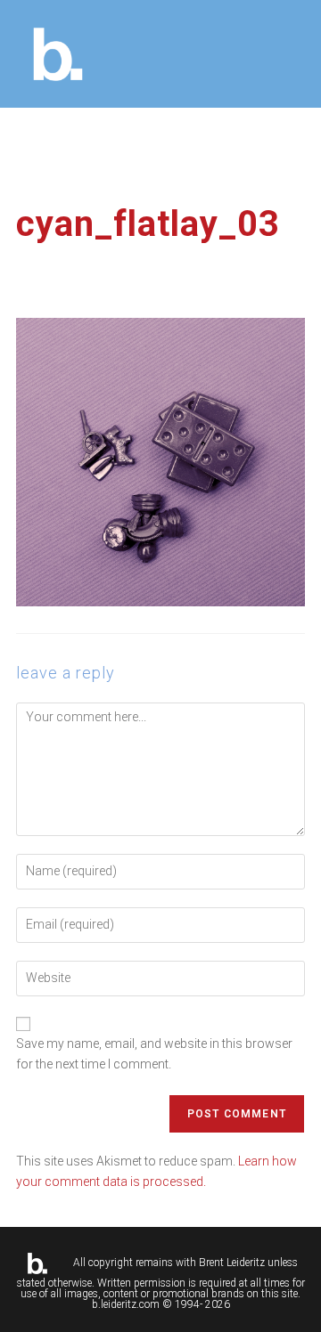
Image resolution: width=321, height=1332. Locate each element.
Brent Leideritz (232, 1262)
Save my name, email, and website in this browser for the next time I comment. (154, 1053)
